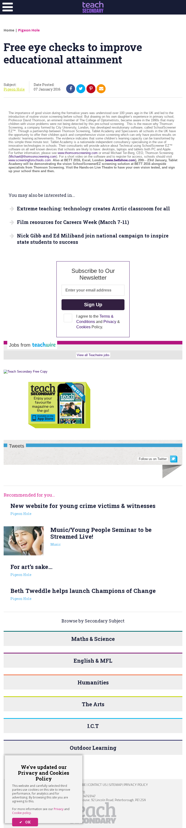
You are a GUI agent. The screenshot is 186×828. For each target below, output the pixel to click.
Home (9, 30)
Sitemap (115, 785)
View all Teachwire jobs (93, 355)
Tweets (16, 446)
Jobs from (20, 345)
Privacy (58, 809)
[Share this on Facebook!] (71, 88)
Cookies (83, 327)
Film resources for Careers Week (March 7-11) (73, 222)
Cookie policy (21, 813)
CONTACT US (97, 785)
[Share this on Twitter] (81, 88)
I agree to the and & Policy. (98, 321)
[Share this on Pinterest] (91, 88)
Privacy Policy (136, 785)
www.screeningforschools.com (29, 160)
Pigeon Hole (29, 30)
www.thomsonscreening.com (78, 153)
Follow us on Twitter (153, 459)
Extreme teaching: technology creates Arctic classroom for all (93, 208)
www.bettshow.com (120, 160)
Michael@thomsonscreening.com (32, 156)
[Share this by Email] (101, 88)
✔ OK (25, 822)
